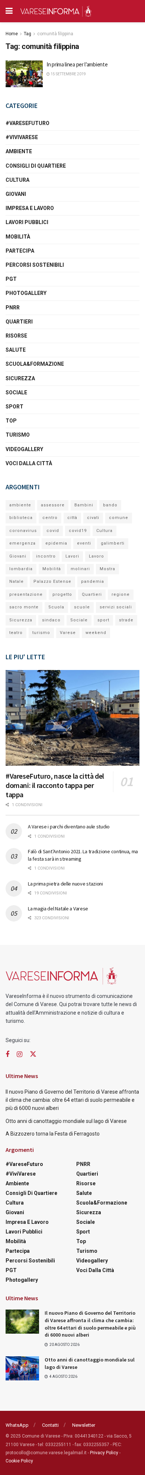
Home (12, 33)
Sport (14, 407)
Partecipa (20, 251)
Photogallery (26, 293)
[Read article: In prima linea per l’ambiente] (24, 73)
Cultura (17, 180)
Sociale (16, 392)
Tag (27, 33)
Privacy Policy (104, 1452)
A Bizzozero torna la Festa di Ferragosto (53, 1134)
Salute (16, 350)
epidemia (56, 543)
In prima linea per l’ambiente (76, 64)
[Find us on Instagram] (19, 1054)
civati (93, 517)
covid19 (78, 530)
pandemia (92, 581)
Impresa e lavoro (30, 208)
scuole (82, 607)
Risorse (16, 336)
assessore (53, 505)
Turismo (18, 435)
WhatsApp (17, 1425)
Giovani (16, 194)
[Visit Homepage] (55, 11)
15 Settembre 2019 (68, 74)
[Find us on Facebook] (7, 1054)
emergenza (22, 543)
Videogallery (24, 449)
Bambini (83, 505)
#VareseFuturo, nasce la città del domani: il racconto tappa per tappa (55, 785)
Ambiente (19, 151)
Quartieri (19, 322)
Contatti (50, 1425)
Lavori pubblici (27, 222)
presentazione (26, 594)
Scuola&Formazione (35, 364)
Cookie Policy (19, 1460)
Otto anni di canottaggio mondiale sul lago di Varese (66, 1121)
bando (110, 505)
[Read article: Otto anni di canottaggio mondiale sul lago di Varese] (22, 1368)
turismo (41, 632)
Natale (16, 581)
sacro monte (24, 607)
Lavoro (96, 556)
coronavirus (23, 530)
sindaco (51, 620)
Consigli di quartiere (36, 166)
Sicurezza (20, 378)
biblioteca (21, 517)
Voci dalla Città (29, 463)
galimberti (113, 543)
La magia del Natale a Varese (58, 908)
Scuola (56, 607)
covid (52, 530)
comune (118, 517)
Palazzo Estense (52, 581)
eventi (84, 543)
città (72, 517)
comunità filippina (55, 33)
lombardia (21, 568)
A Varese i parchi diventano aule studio (69, 826)
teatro (16, 632)
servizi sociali (116, 607)
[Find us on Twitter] (33, 1054)
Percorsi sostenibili (35, 265)
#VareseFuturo (27, 123)
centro (50, 517)
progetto (62, 594)
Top (11, 421)
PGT (11, 279)
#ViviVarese (22, 137)
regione (121, 594)
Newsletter (83, 1425)
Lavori (72, 556)
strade (126, 620)
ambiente (20, 505)
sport (103, 620)
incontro (46, 556)
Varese (68, 632)
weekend (96, 632)
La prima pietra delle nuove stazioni (65, 883)
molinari (80, 568)
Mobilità (18, 237)
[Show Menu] (9, 11)
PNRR (13, 308)
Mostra (107, 568)
